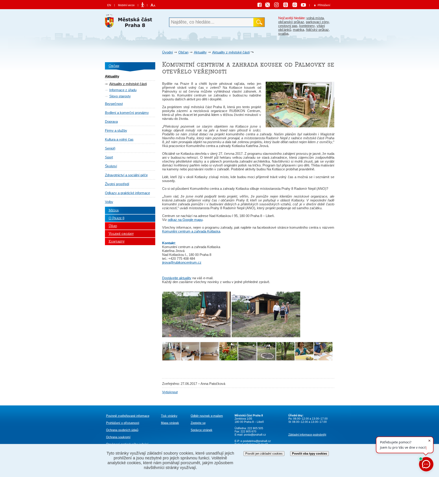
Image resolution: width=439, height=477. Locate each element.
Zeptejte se (198, 423)
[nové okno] (171, 359)
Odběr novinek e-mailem (207, 416)
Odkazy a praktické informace (127, 193)
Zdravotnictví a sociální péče (126, 175)
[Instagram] (278, 5)
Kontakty (117, 241)
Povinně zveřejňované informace (127, 416)
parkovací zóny (317, 22)
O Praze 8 (116, 218)
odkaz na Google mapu (185, 220)
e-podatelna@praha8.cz (255, 441)
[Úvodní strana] (130, 22)
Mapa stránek (170, 423)
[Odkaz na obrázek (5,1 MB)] (266, 336)
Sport (109, 157)
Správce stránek (201, 430)
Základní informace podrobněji (307, 434)
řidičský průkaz (317, 30)
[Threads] (287, 5)
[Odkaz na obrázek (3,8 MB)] (196, 336)
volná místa (315, 18)
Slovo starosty (120, 96)
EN (109, 5)
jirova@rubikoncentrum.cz (181, 262)
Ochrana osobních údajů (122, 430)
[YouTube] (304, 5)
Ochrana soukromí (118, 437)
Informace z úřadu (123, 90)
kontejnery (307, 26)
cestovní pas (287, 26)
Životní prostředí (117, 184)
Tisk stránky (169, 416)
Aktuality (200, 52)
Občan (183, 52)
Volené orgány (121, 234)
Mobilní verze (126, 5)
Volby (109, 202)
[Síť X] (269, 5)
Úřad (113, 226)
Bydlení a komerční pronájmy (127, 113)
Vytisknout (170, 392)
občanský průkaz (291, 22)
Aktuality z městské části (231, 52)
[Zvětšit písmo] (152, 5)
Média (114, 210)
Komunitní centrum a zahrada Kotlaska (191, 231)
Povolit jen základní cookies (264, 453)
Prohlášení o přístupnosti (122, 423)
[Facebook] (260, 5)
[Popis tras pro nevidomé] (143, 5)
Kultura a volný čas (119, 139)
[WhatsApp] (296, 5)
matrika (298, 30)
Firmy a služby (116, 130)
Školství (111, 166)
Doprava (111, 121)
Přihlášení (324, 5)
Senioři (110, 148)
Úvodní (167, 52)
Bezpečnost (114, 104)
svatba (283, 33)
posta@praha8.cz (255, 434)
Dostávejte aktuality (176, 278)
